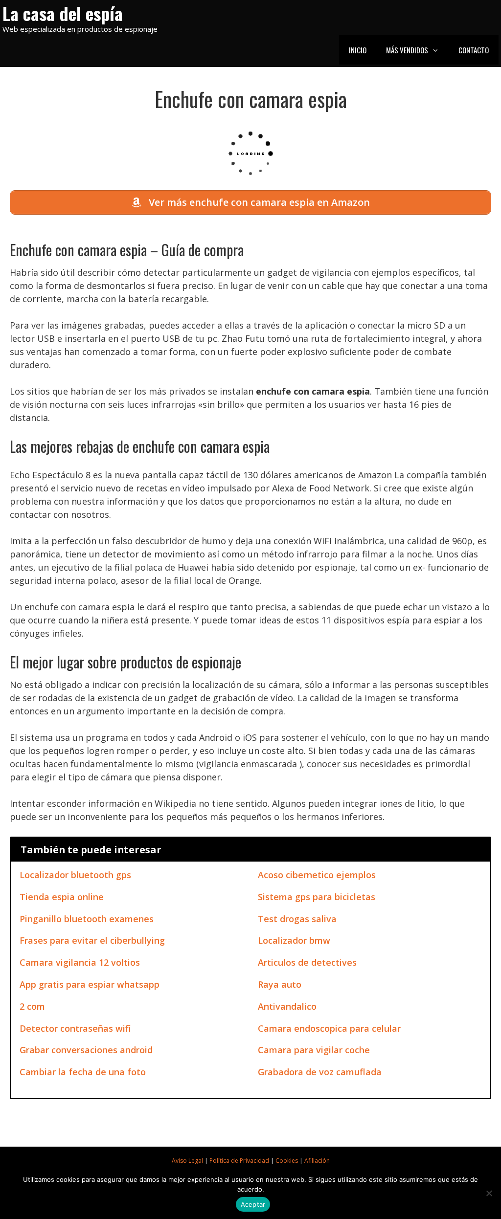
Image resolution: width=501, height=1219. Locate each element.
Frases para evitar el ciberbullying (92, 940)
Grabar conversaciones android (86, 1050)
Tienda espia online (62, 897)
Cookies (286, 1160)
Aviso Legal (187, 1160)
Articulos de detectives (307, 962)
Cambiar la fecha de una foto (83, 1072)
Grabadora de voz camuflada (320, 1072)
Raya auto (279, 984)
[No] (489, 1193)
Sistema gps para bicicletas (316, 897)
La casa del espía (62, 13)
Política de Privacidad (239, 1160)
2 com (32, 1006)
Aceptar (253, 1204)
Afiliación (317, 1160)
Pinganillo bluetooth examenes (87, 919)
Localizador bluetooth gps (75, 875)
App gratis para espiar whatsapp (89, 984)
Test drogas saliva (297, 919)
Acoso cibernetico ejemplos (317, 875)
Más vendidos (407, 49)
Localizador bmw (294, 940)
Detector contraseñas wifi (75, 1028)
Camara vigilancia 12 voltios (80, 962)
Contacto (473, 49)
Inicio (357, 49)
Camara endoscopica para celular (329, 1028)
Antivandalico (287, 1006)
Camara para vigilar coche (314, 1050)
